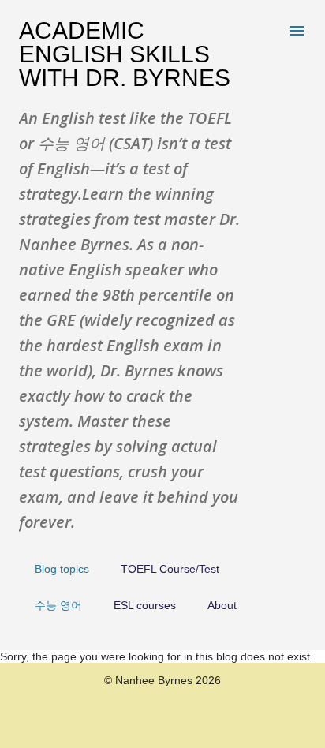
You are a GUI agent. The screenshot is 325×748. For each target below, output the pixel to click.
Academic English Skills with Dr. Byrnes (124, 54)
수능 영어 (58, 605)
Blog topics (62, 569)
